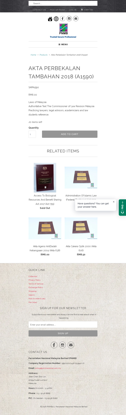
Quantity (34, 127)
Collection (33, 276)
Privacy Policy (35, 280)
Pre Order (33, 302)
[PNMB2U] (63, 31)
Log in (72, 10)
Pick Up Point (57, 10)
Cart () (88, 10)
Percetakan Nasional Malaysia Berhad (71, 407)
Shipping (32, 291)
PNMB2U (51, 407)
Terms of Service (36, 284)
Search (32, 295)
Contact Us (39, 10)
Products (43, 55)
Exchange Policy (36, 287)
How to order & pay (37, 298)
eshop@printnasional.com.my (48, 368)
